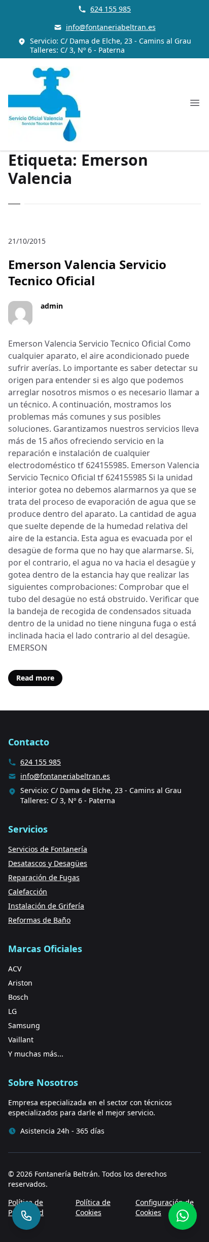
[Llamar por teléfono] (26, 1215)
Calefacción (27, 891)
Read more (35, 678)
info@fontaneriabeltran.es (111, 27)
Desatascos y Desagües (47, 863)
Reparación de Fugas (44, 877)
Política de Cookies (93, 1207)
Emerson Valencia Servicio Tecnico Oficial (87, 272)
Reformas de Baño (39, 920)
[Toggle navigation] (195, 103)
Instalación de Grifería (46, 906)
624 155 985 (110, 9)
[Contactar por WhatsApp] (182, 1215)
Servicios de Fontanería (47, 849)
